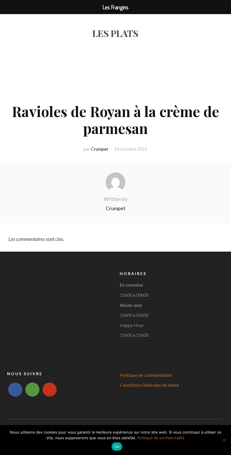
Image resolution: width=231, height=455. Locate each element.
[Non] (224, 440)
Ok (116, 446)
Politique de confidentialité (146, 375)
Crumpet (99, 148)
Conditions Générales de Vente (149, 385)
